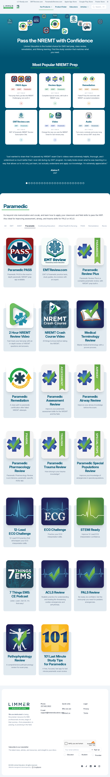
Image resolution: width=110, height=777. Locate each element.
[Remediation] (89, 90)
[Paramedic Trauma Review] (55, 461)
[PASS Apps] (21, 90)
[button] (27, 183)
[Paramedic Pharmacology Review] (20, 461)
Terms (85, 713)
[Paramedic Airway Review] (90, 395)
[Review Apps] (55, 90)
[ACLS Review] (55, 589)
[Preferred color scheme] (107, 1)
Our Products (45, 7)
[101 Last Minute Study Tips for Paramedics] (55, 653)
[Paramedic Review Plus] (90, 266)
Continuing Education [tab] (46, 226)
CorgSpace (37, 767)
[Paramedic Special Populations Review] (90, 461)
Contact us (66, 713)
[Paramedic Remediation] (20, 395)
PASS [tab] (83, 226)
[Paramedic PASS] (20, 266)
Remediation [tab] (93, 226)
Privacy (86, 709)
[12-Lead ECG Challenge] (20, 526)
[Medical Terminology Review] (90, 329)
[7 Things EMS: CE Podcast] (20, 589)
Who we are (66, 709)
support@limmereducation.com (52, 713)
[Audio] (89, 127)
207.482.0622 (46, 706)
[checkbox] (65, 755)
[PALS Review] (90, 589)
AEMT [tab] (19, 226)
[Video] (55, 127)
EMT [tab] (12, 226)
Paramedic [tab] (30, 226)
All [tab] (5, 226)
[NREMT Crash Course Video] (55, 329)
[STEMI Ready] (90, 526)
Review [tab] (105, 226)
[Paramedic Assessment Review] (55, 395)
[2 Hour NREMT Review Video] (20, 329)
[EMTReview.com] (21, 127)
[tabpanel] (55, 230)
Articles (83, 7)
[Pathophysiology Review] (20, 653)
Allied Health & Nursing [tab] (68, 226)
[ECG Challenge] (55, 526)
